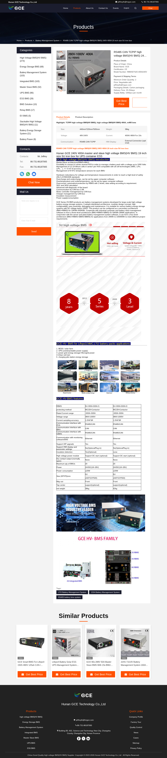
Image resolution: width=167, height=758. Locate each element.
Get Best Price (121, 102)
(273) (33, 59)
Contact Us (103, 8)
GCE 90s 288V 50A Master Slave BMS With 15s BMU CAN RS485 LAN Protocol (98, 664)
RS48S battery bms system (69, 597)
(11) (31, 123)
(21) (30, 132)
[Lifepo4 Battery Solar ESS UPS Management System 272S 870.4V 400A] (66, 642)
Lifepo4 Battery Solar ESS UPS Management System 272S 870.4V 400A (64, 664)
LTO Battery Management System (72, 592)
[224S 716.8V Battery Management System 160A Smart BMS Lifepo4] (135, 642)
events (116, 8)
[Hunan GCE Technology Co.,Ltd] (16, 8)
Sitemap (136, 743)
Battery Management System (47, 40)
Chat (150, 8)
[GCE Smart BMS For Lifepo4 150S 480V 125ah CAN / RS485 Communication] (32, 642)
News (136, 732)
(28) (26, 98)
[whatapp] (28, 174)
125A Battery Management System (105, 592)
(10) (28, 104)
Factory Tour (136, 722)
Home (65, 8)
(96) (27, 93)
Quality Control (136, 727)
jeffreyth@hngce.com (127, 2)
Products (77, 8)
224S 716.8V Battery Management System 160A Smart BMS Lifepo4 (133, 664)
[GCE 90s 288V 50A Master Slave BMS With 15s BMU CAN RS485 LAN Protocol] (100, 642)
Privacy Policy (136, 748)
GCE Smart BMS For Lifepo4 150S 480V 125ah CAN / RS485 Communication (31, 664)
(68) (32, 67)
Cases (136, 738)
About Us (89, 8)
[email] (34, 174)
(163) (30, 81)
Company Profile (136, 717)
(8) (28, 139)
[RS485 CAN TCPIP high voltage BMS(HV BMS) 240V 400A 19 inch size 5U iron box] (89, 72)
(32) (30, 87)
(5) (25, 116)
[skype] (22, 174)
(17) (27, 110)
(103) (33, 74)
